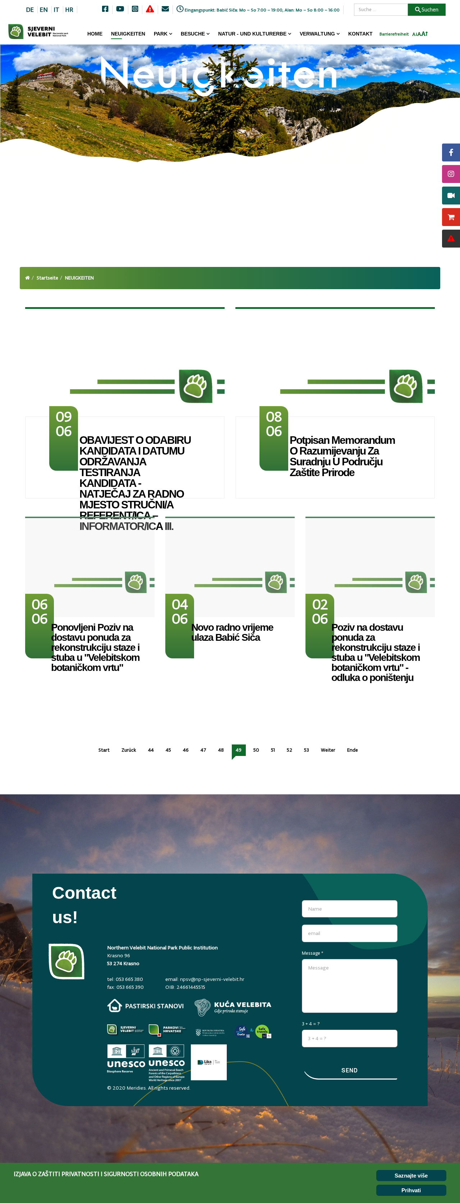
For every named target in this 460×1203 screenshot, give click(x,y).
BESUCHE (193, 34)
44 (151, 750)
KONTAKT (360, 34)
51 (273, 750)
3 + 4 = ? (311, 1024)
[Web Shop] (451, 217)
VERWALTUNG (317, 34)
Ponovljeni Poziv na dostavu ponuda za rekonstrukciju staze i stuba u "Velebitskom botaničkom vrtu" (95, 647)
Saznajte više (411, 1176)
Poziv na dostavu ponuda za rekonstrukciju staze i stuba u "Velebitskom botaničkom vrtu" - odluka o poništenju (375, 652)
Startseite (47, 278)
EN (44, 9)
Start (104, 750)
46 (186, 750)
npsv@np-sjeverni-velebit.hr (212, 979)
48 (221, 750)
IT (56, 9)
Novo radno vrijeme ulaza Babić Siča (232, 632)
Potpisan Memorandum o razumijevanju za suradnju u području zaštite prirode (342, 456)
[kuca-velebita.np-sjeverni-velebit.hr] (232, 1007)
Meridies (136, 1088)
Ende (352, 750)
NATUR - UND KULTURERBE (252, 34)
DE (30, 9)
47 (203, 750)
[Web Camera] (451, 196)
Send (349, 1070)
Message (312, 953)
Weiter (328, 750)
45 (168, 750)
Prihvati (411, 1190)
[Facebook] (451, 152)
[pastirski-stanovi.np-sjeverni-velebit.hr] (145, 1005)
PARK (160, 34)
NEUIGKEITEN (128, 34)
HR (69, 9)
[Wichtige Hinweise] (451, 239)
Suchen (430, 9)
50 (256, 750)
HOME (94, 34)
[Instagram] (451, 174)
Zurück (128, 750)
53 (306, 750)
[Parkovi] (126, 1032)
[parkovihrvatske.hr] (168, 1032)
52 (289, 750)
